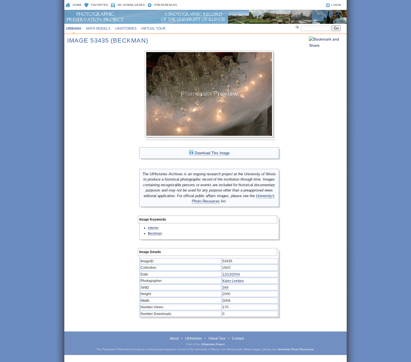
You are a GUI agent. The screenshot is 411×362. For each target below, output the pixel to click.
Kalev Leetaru (233, 280)
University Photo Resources (295, 349)
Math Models (98, 28)
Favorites (99, 4)
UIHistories (125, 28)
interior (153, 228)
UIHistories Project (213, 344)
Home (77, 4)
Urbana (73, 28)
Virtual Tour (153, 28)
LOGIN (336, 4)
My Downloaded (131, 4)
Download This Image (211, 153)
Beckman (155, 233)
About (174, 338)
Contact (238, 338)
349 (225, 287)
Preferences (165, 4)
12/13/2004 (231, 274)
